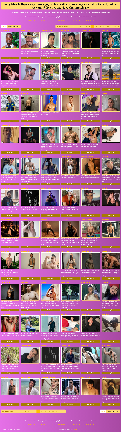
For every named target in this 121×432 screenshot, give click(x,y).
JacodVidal (24, 219)
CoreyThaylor (65, 377)
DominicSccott (66, 156)
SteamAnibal (45, 93)
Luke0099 (44, 156)
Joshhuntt (105, 30)
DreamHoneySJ (26, 345)
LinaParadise (45, 125)
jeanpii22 (104, 188)
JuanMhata (105, 314)
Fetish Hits (75, 429)
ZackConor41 (25, 251)
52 (115, 26)
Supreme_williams (87, 156)
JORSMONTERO (66, 188)
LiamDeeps (24, 188)
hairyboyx (84, 93)
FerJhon (104, 93)
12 (104, 26)
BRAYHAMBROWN (6, 219)
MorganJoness (106, 345)
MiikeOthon (105, 125)
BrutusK (43, 282)
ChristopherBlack (46, 188)
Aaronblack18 (5, 345)
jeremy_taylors (25, 30)
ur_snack (104, 62)
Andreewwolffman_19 (48, 377)
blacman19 (84, 188)
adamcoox (84, 345)
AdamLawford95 (86, 219)
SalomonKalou (5, 282)
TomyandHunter (86, 251)
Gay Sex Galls (31, 20)
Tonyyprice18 (25, 125)
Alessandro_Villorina (7, 377)
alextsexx (24, 314)
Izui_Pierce (64, 219)
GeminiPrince (85, 282)
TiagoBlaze (44, 219)
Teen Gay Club (90, 20)
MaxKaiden (105, 219)
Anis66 (104, 377)
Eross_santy (25, 282)
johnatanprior (5, 251)
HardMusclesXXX (46, 30)
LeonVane (64, 314)
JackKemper (5, 156)
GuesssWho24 (106, 282)
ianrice (83, 125)
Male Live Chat (76, 20)
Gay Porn (42, 20)
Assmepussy (5, 30)
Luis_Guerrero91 (86, 62)
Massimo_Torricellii (27, 156)
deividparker (25, 93)
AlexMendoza (85, 377)
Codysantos (105, 156)
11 (100, 26)
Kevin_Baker (65, 251)
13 (108, 26)
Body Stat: (10, 58)
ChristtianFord (66, 93)
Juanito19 (44, 345)
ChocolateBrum (66, 125)
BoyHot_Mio (5, 93)
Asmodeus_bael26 (87, 30)
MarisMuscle (45, 314)
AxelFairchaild (106, 251)
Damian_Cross (66, 345)
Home (4, 26)
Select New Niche (13, 26)
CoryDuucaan (5, 62)
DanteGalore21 (25, 377)
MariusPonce (65, 282)
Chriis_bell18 (65, 62)
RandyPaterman (46, 251)
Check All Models (62, 26)
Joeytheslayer (5, 125)
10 (96, 26)
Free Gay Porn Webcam (58, 20)
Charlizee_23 (85, 314)
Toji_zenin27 (45, 62)
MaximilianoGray (66, 30)
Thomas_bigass (26, 62)
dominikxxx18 (5, 314)
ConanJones (5, 188)
